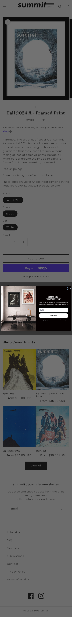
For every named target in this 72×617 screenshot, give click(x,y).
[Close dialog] (68, 288)
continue (53, 315)
